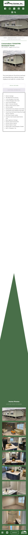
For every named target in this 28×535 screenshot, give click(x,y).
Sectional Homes (12, 37)
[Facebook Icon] (5, 9)
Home (5, 37)
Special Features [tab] (14, 85)
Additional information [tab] (14, 90)
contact (14, 532)
